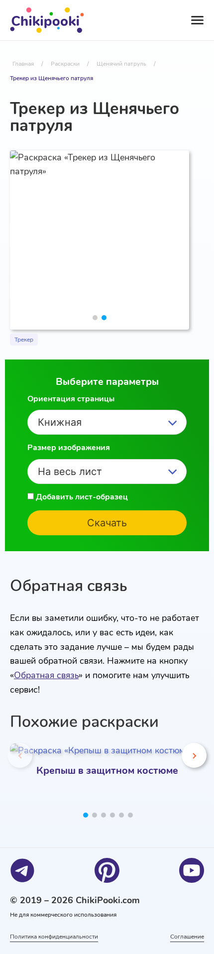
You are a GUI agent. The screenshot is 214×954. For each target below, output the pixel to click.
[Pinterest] (107, 870)
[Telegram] (22, 870)
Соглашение (187, 937)
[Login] (137, 20)
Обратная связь (46, 675)
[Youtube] (191, 870)
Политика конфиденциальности (54, 937)
